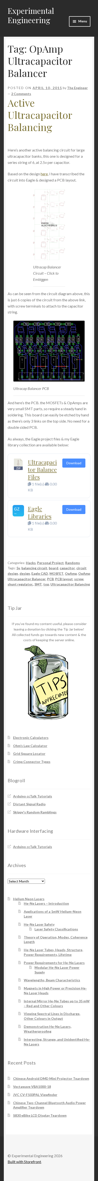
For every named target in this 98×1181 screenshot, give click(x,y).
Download (73, 463)
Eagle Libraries (39, 512)
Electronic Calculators (31, 738)
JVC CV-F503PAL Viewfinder (35, 1095)
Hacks (31, 563)
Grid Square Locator (29, 754)
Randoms (72, 563)
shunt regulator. (20, 584)
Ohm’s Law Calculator (30, 746)
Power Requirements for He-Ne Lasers (54, 963)
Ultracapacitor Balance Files (42, 469)
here (44, 174)
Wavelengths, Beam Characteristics (52, 980)
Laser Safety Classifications (56, 929)
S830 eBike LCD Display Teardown (40, 1115)
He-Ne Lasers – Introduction (46, 903)
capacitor (67, 568)
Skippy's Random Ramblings (35, 812)
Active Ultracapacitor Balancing (40, 115)
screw (78, 579)
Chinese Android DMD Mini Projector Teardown (51, 1078)
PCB (50, 579)
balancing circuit (34, 568)
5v (18, 568)
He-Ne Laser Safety (39, 924)
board (53, 568)
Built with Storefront (24, 1161)
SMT (38, 584)
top (46, 584)
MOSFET (56, 573)
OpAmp (71, 573)
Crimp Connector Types (31, 762)
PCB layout (64, 579)
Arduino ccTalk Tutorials (32, 796)
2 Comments (21, 94)
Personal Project (50, 563)
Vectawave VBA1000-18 (32, 1087)
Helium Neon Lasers (28, 899)
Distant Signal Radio (29, 804)
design (25, 573)
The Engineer (77, 88)
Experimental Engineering (31, 15)
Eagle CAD (39, 573)
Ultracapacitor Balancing (70, 584)
